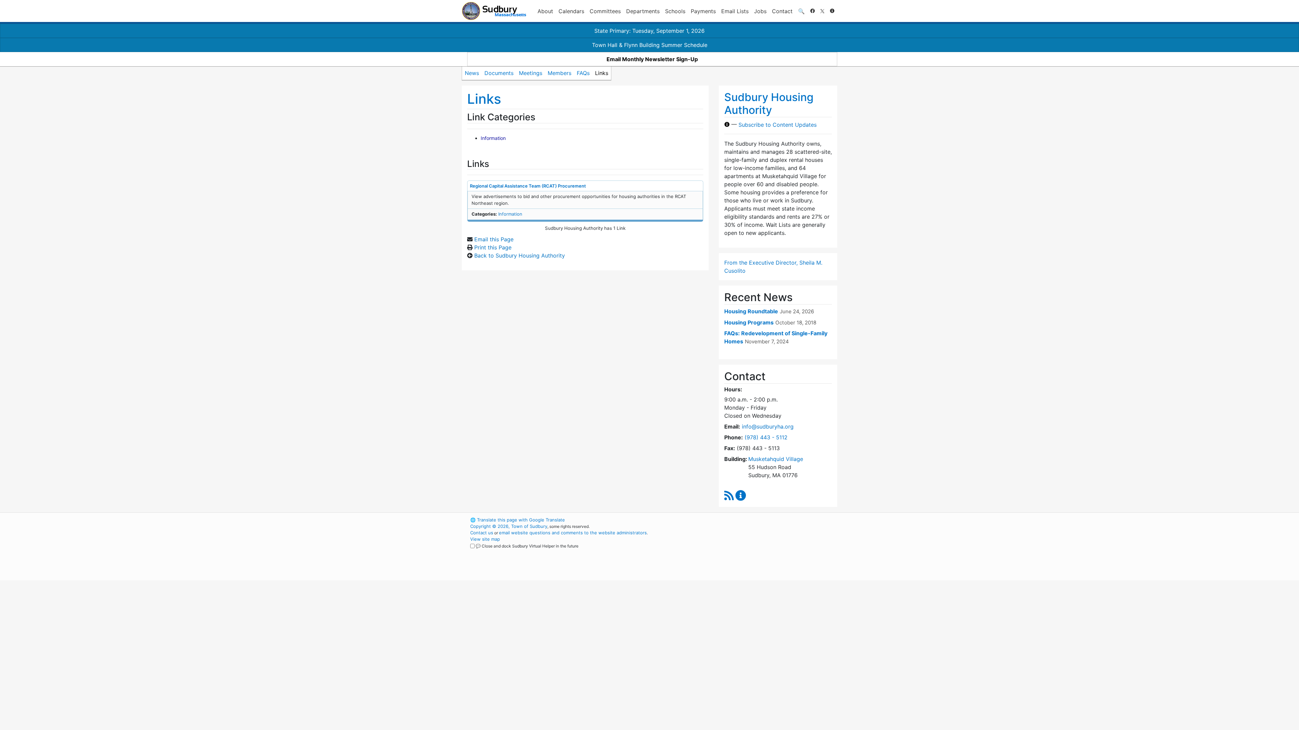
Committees (605, 11)
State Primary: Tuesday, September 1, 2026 (649, 30)
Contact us (481, 532)
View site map (485, 539)
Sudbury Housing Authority (769, 104)
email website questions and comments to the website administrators (573, 532)
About (545, 11)
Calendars (571, 11)
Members (559, 73)
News (472, 73)
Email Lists (735, 11)
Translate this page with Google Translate (517, 519)
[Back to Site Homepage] (494, 11)
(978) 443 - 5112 (766, 437)
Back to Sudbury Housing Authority (519, 255)
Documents (499, 73)
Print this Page (492, 247)
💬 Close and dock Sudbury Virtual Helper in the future (527, 546)
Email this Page (494, 239)
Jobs (760, 11)
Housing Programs (749, 322)
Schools (675, 11)
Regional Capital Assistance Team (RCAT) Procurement (528, 186)
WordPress (746, 519)
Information (493, 138)
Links (601, 73)
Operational (758, 552)
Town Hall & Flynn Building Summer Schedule (649, 45)
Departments (643, 11)
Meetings (530, 73)
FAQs (583, 73)
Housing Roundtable (751, 311)
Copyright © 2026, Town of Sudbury (508, 526)
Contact (782, 11)
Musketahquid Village (775, 459)
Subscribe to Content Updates (777, 124)
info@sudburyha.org (768, 426)
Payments (703, 11)
